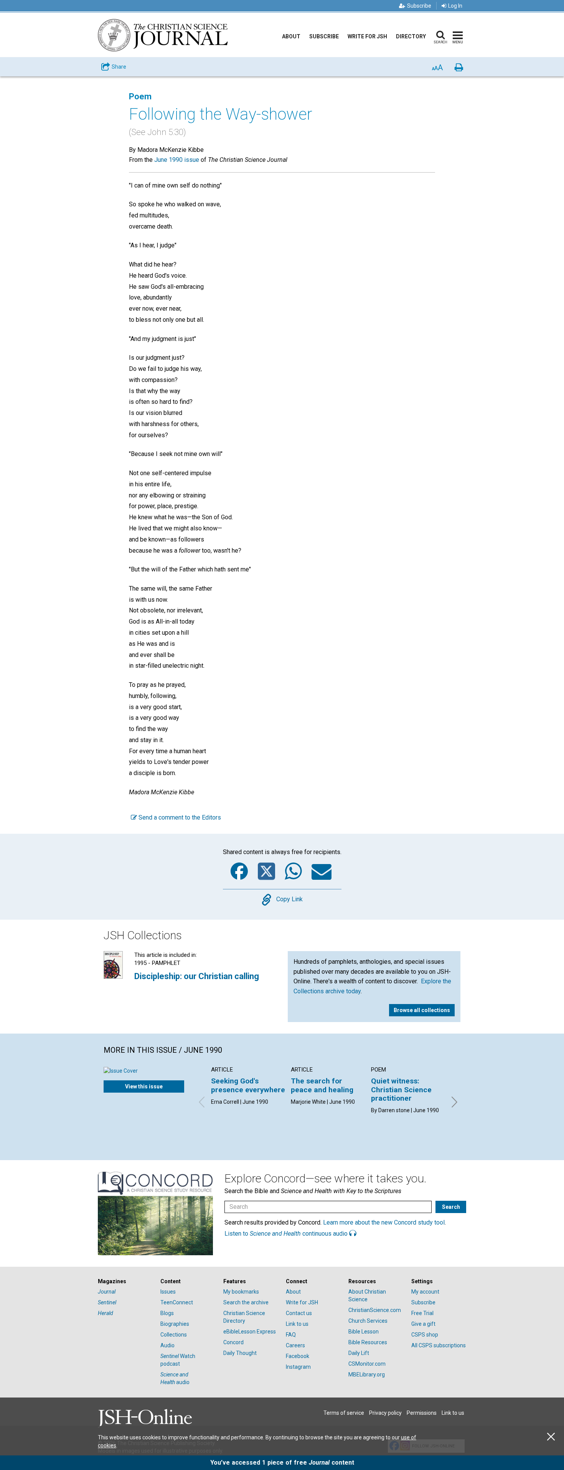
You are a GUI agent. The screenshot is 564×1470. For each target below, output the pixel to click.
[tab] (125, 1281)
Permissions (422, 1413)
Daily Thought (240, 1353)
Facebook (297, 1356)
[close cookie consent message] (551, 1436)
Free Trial (422, 1313)
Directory (411, 36)
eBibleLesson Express (249, 1331)
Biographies (174, 1324)
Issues (168, 1292)
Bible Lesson (363, 1331)
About (291, 36)
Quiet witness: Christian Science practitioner (401, 1090)
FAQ (291, 1335)
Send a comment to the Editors (179, 817)
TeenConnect (176, 1302)
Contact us (299, 1313)
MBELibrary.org (366, 1374)
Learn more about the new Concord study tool (384, 1222)
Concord (233, 1342)
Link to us (297, 1324)
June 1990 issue (176, 159)
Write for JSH (367, 36)
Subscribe (419, 6)
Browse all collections (422, 1010)
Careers (295, 1345)
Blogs (167, 1313)
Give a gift (423, 1324)
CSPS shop (424, 1335)
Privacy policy (385, 1413)
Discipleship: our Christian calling (196, 976)
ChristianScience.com (374, 1310)
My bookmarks (241, 1292)
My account (425, 1292)
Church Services (368, 1321)
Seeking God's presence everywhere (248, 1085)
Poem (140, 96)
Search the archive (246, 1302)
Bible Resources (367, 1342)
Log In (455, 6)
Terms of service (343, 1413)
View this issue (144, 1086)
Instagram (298, 1367)
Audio (167, 1345)
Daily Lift (358, 1353)
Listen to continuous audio (286, 1233)
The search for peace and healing (322, 1085)
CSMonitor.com (367, 1364)
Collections (173, 1335)
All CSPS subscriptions (438, 1345)
